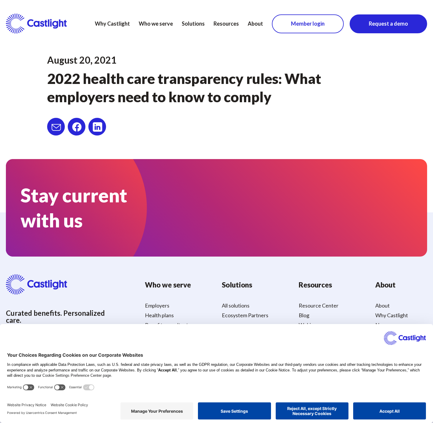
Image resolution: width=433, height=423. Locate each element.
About (255, 23)
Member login (308, 23)
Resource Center (318, 305)
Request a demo (388, 23)
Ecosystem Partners (245, 315)
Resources (226, 23)
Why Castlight (112, 23)
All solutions (235, 305)
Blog (304, 315)
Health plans (159, 315)
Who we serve (156, 23)
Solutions (193, 23)
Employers (157, 305)
